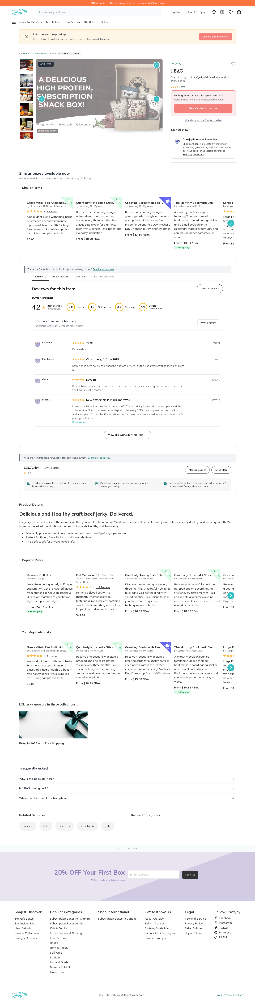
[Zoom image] (156, 65)
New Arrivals (72, 22)
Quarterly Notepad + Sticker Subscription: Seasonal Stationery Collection (99, 202)
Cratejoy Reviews (26, 938)
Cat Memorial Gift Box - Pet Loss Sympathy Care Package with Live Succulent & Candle (99, 575)
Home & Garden (60, 962)
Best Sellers (53, 22)
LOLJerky (176, 63)
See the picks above (98, 457)
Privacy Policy (194, 923)
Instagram (224, 922)
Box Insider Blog (25, 923)
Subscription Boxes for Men (67, 923)
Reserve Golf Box (39, 575)
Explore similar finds (214, 36)
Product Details (60, 276)
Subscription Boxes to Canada (117, 918)
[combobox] (99, 12)
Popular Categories (66, 912)
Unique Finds (58, 972)
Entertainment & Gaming (66, 933)
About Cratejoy (154, 918)
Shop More (221, 469)
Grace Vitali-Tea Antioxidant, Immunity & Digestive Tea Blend (50, 202)
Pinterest (223, 932)
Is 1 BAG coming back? (33, 788)
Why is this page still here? (36, 778)
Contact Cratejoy (155, 938)
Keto (45, 826)
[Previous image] (41, 99)
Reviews (39, 276)
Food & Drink (58, 938)
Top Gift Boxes (24, 918)
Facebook (224, 918)
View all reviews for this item (125, 434)
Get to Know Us (158, 912)
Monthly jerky (87, 826)
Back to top (127, 848)
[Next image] (156, 99)
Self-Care (56, 952)
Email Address (139, 874)
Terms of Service (195, 918)
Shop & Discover (28, 912)
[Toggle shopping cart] (239, 12)
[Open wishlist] (231, 12)
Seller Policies (193, 928)
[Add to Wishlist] (69, 201)
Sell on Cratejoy (195, 12)
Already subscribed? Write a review (203, 120)
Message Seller (197, 469)
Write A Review (210, 288)
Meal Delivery (39, 53)
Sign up (190, 875)
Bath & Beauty (59, 947)
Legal (189, 912)
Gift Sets (89, 22)
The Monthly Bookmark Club (194, 202)
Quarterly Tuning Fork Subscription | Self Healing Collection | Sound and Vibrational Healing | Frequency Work (148, 575)
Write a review (208, 322)
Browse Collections (27, 933)
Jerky (107, 826)
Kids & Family (58, 928)
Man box (27, 826)
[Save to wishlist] (233, 64)
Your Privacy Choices (230, 995)
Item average (55, 305)
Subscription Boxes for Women (70, 918)
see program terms (193, 154)
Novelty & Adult (60, 967)
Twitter (222, 927)
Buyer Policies (194, 933)
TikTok (222, 937)
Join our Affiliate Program (160, 933)
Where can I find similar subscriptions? (44, 798)
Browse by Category (30, 22)
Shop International (113, 912)
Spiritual (55, 957)
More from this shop (103, 276)
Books (54, 943)
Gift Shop (104, 22)
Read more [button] (79, 422)
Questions (80, 276)
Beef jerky (65, 826)
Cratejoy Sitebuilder (157, 928)
